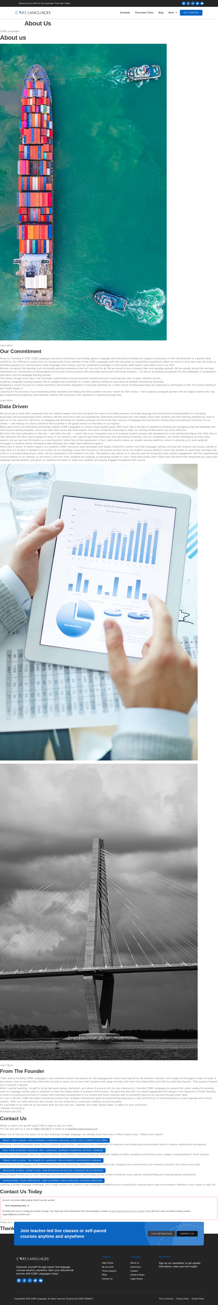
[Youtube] (202, 3)
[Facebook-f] (188, 3)
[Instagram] (193, 3)
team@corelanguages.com (83, 1128)
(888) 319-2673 (42, 1128)
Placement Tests (144, 12)
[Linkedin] (184, 3)
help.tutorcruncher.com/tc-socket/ (127, 1211)
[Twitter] (197, 3)
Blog (161, 12)
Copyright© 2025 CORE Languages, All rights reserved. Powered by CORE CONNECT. (54, 1298)
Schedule (125, 12)
